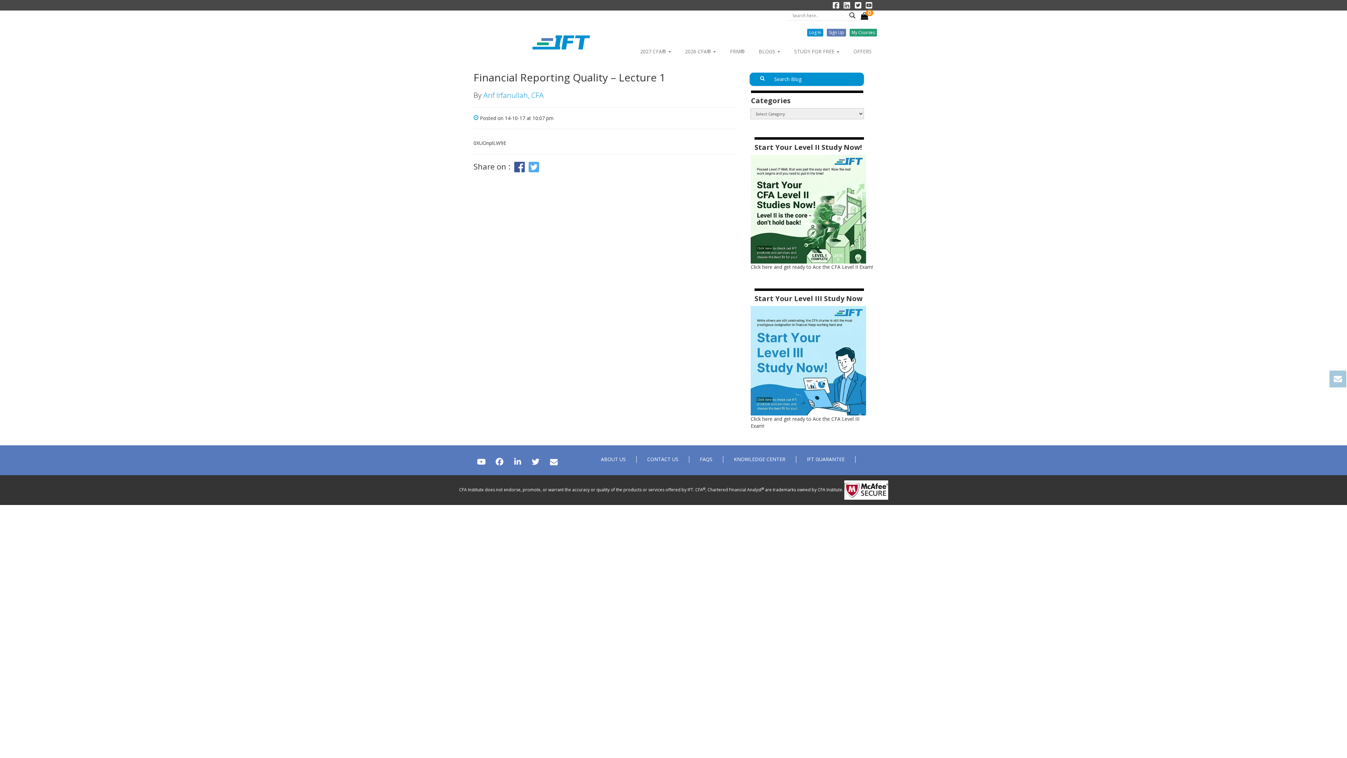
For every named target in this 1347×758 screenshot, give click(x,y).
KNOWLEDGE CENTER (759, 459)
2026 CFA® (698, 51)
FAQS (706, 459)
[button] (815, 32)
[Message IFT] (554, 462)
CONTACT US (662, 459)
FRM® (737, 51)
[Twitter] (535, 462)
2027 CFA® (654, 51)
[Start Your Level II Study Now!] (808, 208)
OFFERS (862, 51)
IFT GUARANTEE (826, 459)
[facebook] (499, 462)
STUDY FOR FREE (815, 51)
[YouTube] (481, 462)
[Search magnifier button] (852, 15)
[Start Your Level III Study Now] (808, 360)
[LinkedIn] (517, 462)
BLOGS (768, 51)
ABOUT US (613, 459)
